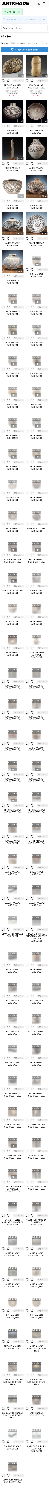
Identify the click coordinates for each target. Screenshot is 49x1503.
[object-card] (12, 76)
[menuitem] (16, 3)
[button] (44, 3)
